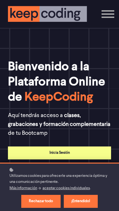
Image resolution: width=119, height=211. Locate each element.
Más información (23, 188)
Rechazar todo (41, 201)
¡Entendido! (80, 201)
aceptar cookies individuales (66, 188)
